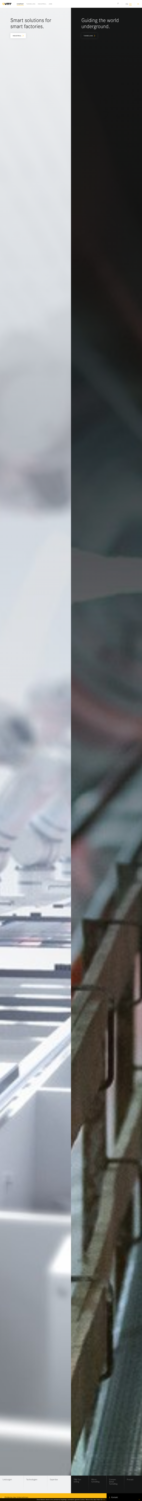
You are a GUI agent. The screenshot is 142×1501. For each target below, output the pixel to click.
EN (127, 3)
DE (130, 3)
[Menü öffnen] (138, 4)
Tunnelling (90, 36)
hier (104, 1499)
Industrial (18, 36)
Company (20, 4)
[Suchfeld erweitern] (118, 4)
